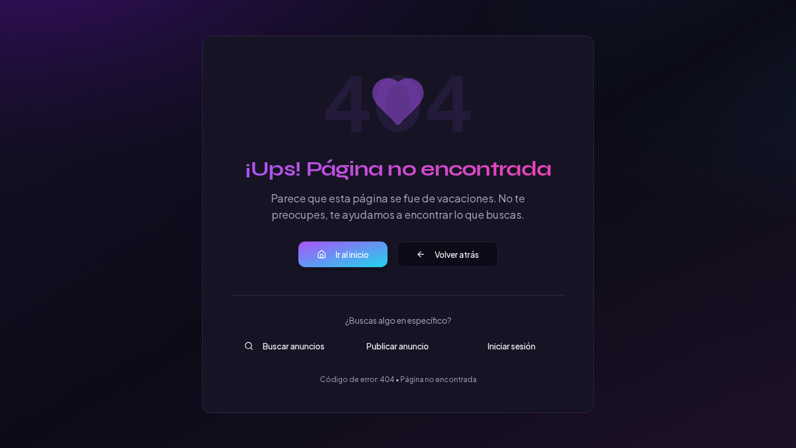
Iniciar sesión (512, 346)
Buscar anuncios (294, 346)
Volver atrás (457, 254)
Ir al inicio (352, 254)
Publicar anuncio (398, 346)
